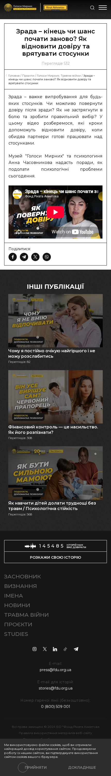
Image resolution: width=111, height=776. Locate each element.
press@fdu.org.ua (55, 669)
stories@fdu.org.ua (56, 688)
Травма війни (26, 615)
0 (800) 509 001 (55, 706)
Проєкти (18, 624)
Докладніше (82, 767)
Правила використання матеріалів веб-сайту (55, 733)
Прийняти (36, 767)
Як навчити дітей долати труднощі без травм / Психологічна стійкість (52, 506)
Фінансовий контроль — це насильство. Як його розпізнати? (53, 430)
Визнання (20, 586)
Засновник (22, 576)
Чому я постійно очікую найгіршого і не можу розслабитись (51, 353)
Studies (16, 634)
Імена (13, 595)
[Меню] (103, 7)
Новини (17, 605)
